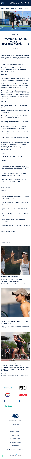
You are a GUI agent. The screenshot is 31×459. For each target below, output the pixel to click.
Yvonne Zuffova (15, 78)
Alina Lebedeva (16, 83)
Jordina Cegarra (5, 83)
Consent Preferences (15, 428)
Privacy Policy (15, 424)
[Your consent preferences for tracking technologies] (2, 456)
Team (19, 8)
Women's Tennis (5, 276)
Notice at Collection (15, 442)
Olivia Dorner (4, 78)
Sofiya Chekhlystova (20, 91)
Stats (26, 8)
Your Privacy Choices (15, 438)
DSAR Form (15, 435)
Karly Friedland (5, 92)
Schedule (13, 8)
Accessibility (15, 445)
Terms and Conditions (15, 431)
